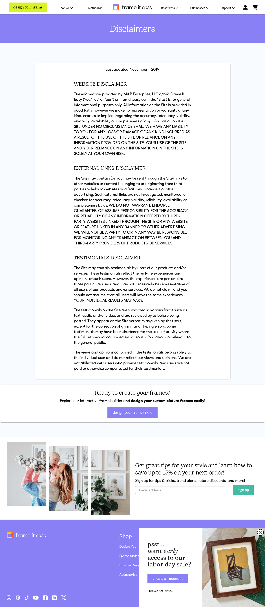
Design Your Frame (134, 546)
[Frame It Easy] (132, 7)
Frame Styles (129, 556)
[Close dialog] (260, 532)
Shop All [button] (64, 8)
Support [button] (226, 8)
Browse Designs (131, 565)
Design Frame (28, 7)
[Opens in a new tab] (9, 597)
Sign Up (243, 490)
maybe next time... (161, 591)
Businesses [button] (197, 8)
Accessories (128, 575)
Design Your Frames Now (132, 412)
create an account (168, 578)
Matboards (95, 8)
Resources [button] (168, 8)
